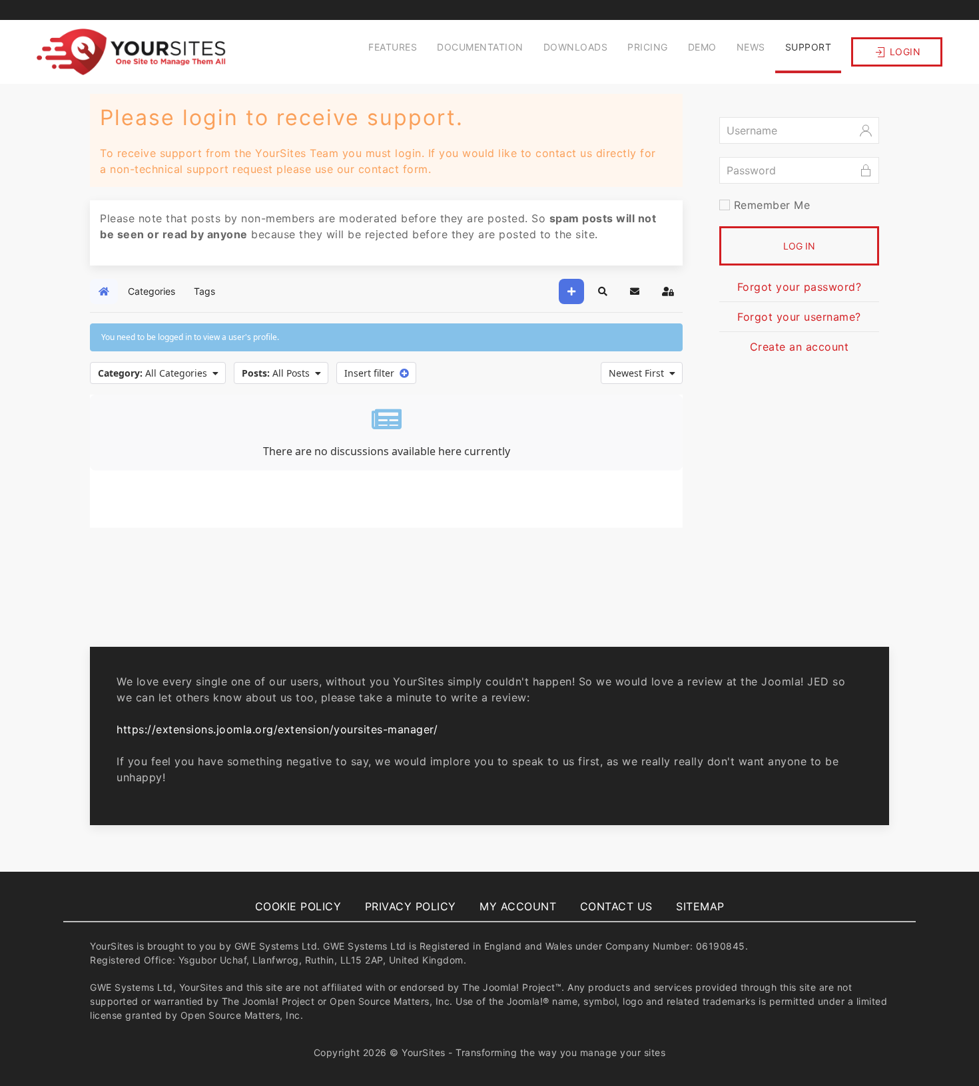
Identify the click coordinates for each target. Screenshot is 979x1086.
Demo (702, 47)
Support (808, 47)
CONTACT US (616, 906)
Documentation (480, 47)
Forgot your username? (799, 316)
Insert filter (372, 373)
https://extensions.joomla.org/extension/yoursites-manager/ (277, 729)
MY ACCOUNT (518, 906)
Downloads (575, 47)
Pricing (647, 47)
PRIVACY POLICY (410, 906)
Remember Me (770, 205)
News (751, 47)
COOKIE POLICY (298, 906)
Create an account (799, 346)
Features (392, 47)
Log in (799, 246)
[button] (602, 291)
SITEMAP (700, 906)
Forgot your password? (799, 286)
